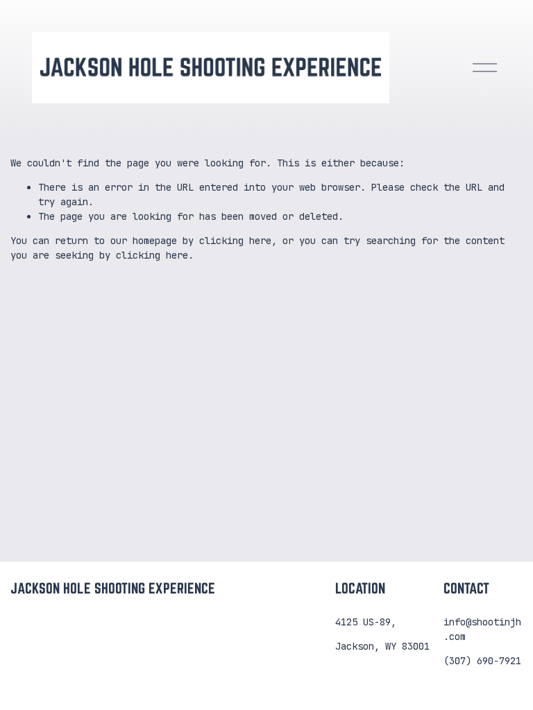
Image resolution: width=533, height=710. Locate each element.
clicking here (235, 240)
